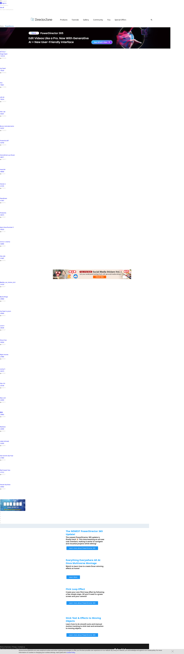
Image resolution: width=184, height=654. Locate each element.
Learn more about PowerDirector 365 (82, 548)
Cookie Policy (71, 652)
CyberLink (8, 649)
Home (2, 26)
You (108, 19)
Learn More (73, 577)
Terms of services (5, 647)
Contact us (21, 647)
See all (2, 7)
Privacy (14, 647)
